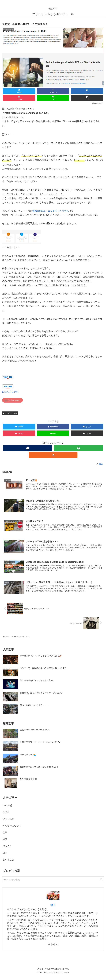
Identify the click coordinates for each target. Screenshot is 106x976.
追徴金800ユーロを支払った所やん (50, 210)
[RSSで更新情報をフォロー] (53, 455)
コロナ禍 (7, 805)
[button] (101, 879)
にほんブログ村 (10, 391)
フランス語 (8, 818)
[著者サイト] (27, 448)
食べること (8, 859)
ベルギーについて (11, 413)
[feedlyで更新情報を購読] (78, 448)
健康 (5, 839)
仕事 (5, 832)
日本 (5, 852)
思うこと (7, 846)
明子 (53, 905)
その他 (6, 812)
